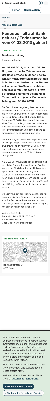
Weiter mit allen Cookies (19, 386)
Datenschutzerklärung (24, 378)
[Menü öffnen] (46, 3)
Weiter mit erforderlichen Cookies (24, 393)
